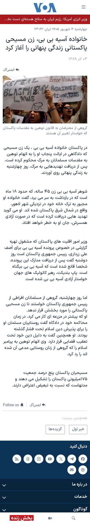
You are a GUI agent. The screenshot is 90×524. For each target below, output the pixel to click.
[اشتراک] (71, 469)
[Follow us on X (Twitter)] (60, 458)
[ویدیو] (50, 518)
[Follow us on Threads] (28, 458)
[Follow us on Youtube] (49, 458)
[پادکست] (82, 469)
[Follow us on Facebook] (82, 458)
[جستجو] (74, 518)
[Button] (11, 70)
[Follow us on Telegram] (71, 458)
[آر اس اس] (16, 458)
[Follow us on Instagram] (38, 458)
